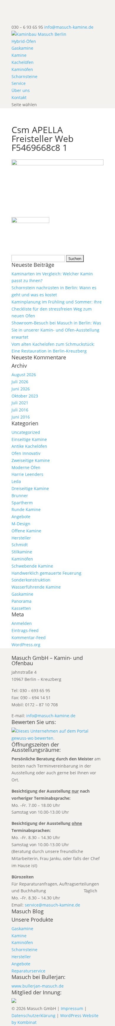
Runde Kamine (26, 509)
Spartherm (22, 502)
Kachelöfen (23, 62)
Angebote (21, 516)
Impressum (72, 1008)
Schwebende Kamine (32, 566)
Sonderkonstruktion (31, 580)
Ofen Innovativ (26, 453)
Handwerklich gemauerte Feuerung (46, 573)
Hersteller (21, 538)
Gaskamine (22, 48)
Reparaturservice (28, 971)
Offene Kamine (26, 531)
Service (19, 83)
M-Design (21, 523)
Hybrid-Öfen (24, 41)
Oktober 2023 (25, 396)
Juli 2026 (20, 381)
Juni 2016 (21, 417)
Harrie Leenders (27, 474)
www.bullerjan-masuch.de (38, 986)
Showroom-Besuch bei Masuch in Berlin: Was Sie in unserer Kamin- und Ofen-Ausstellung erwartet (56, 330)
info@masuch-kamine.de (50, 715)
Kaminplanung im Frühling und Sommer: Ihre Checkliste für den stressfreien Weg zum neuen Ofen (57, 309)
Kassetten (21, 608)
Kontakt (19, 97)
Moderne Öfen (26, 467)
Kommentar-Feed (29, 637)
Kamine (19, 55)
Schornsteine (24, 76)
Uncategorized (26, 432)
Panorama (22, 601)
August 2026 (24, 374)
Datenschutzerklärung (33, 1015)
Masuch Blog (28, 911)
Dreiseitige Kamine (30, 488)
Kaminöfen (22, 69)
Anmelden (22, 623)
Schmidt (20, 544)
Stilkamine (22, 552)
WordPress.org (26, 644)
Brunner (20, 495)
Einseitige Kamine (29, 439)
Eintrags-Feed (25, 630)
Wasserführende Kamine (36, 587)
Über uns (21, 90)
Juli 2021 (20, 402)
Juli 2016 (20, 410)
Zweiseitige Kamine (31, 460)
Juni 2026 (21, 389)
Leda (16, 481)
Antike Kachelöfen (29, 446)
